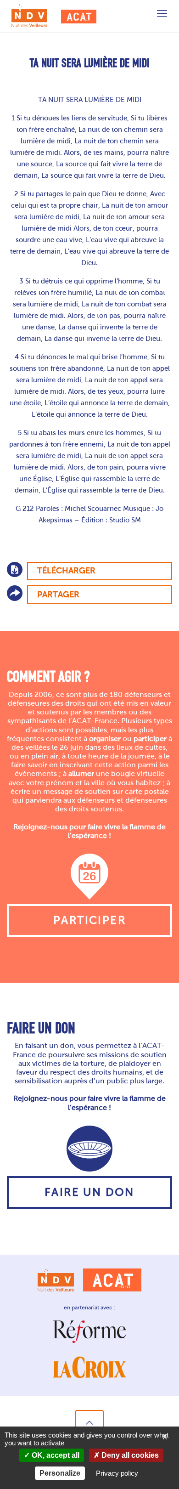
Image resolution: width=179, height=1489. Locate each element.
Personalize (59, 1473)
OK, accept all (54, 1455)
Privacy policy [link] (117, 1473)
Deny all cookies (129, 1455)
